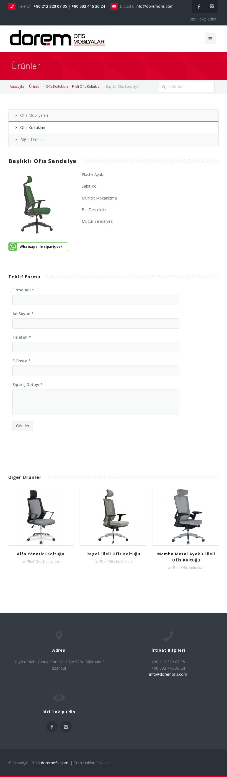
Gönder (22, 425)
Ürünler (35, 86)
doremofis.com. (55, 762)
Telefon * (21, 337)
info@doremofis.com (155, 6)
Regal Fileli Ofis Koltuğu (113, 553)
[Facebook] (198, 6)
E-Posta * (21, 360)
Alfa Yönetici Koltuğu (41, 553)
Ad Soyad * (23, 313)
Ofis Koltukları (57, 86)
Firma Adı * (23, 289)
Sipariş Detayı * (27, 384)
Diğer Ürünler (32, 139)
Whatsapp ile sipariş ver (41, 246)
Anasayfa (17, 86)
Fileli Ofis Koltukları (87, 86)
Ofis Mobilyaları (34, 115)
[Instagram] (211, 6)
